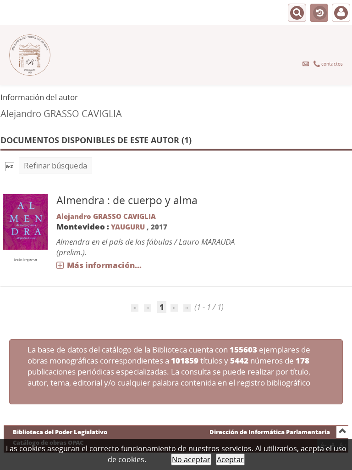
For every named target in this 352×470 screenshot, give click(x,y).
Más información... (104, 265)
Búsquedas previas (319, 13)
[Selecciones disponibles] (9, 165)
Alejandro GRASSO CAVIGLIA (106, 216)
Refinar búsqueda (55, 165)
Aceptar (230, 459)
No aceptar (191, 459)
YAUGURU (128, 226)
